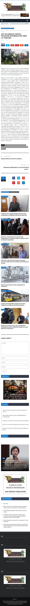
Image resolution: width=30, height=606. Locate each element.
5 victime (7, 145)
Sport (7, 244)
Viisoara (3, 148)
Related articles (5, 192)
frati (16, 146)
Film (3, 458)
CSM (2, 196)
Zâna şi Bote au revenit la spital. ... (12, 158)
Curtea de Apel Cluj (5, 146)
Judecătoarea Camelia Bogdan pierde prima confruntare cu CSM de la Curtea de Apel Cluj (14, 214)
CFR (24, 145)
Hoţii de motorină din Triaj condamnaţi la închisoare (13, 285)
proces (20, 146)
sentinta (25, 146)
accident (12, 145)
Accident (3, 28)
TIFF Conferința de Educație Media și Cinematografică (12, 461)
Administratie (4, 219)
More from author (14, 192)
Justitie (12, 28)
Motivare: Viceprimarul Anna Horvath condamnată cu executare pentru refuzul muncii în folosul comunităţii (15, 238)
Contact (15, 599)
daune (12, 146)
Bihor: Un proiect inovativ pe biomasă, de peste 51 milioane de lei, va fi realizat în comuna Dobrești (15, 507)
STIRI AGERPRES (7, 498)
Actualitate (8, 28)
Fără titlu (5, 503)
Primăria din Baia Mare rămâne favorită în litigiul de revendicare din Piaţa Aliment (13, 304)
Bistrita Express (6, 74)
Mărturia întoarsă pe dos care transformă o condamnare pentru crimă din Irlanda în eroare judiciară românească (14, 327)
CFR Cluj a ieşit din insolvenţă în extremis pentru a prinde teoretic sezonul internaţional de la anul (15, 262)
